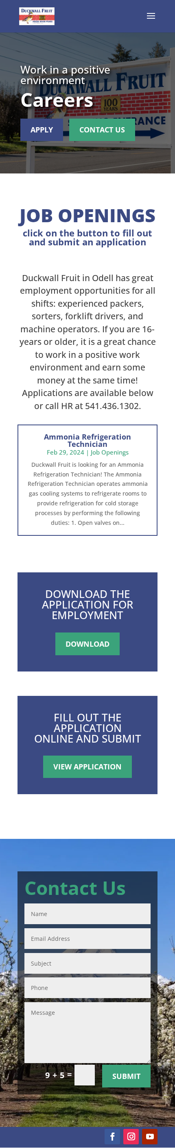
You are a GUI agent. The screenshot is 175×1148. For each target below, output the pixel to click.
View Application (87, 766)
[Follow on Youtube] (150, 1136)
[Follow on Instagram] (131, 1136)
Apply (42, 129)
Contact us (102, 129)
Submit (126, 1076)
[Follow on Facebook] (112, 1136)
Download (87, 644)
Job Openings (110, 452)
